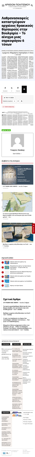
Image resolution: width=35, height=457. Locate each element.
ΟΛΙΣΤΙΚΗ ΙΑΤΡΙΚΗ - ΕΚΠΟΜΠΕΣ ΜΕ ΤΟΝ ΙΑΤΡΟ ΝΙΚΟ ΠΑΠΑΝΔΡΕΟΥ (6, 434)
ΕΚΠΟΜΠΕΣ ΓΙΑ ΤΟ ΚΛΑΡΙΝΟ (6, 428)
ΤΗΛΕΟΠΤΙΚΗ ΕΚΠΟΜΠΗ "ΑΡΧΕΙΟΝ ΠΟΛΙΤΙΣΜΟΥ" (17, 378)
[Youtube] (28, 414)
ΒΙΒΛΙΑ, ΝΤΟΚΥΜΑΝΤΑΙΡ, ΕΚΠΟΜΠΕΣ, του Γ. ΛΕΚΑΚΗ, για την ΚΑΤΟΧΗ (27, 380)
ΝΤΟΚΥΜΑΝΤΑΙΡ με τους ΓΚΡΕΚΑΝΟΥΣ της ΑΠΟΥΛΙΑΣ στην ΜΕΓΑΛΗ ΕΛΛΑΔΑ (17, 399)
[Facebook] (24, 414)
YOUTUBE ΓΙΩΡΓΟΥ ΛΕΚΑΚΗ (17, 360)
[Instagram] (25, 414)
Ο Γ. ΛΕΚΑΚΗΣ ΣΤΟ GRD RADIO (6, 439)
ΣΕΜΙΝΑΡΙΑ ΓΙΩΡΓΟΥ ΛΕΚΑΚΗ (28, 356)
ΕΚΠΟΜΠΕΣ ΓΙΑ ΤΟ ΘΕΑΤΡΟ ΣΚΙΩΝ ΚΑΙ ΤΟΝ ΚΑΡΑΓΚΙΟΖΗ (6, 444)
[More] (24, 89)
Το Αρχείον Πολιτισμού (27, 423)
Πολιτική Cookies (27, 419)
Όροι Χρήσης (26, 417)
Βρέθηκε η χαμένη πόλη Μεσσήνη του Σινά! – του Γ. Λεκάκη (17, 313)
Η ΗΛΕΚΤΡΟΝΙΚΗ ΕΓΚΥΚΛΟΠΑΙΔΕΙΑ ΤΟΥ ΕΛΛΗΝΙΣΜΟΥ (17, 7)
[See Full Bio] (21, 154)
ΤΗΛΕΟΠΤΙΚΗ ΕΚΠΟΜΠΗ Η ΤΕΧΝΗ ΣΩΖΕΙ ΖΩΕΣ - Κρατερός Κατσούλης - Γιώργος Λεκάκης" (17, 392)
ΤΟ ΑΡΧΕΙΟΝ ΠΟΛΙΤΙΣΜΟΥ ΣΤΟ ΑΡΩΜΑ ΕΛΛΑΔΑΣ (16, 355)
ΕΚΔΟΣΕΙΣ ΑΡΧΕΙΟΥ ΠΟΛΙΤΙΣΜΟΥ (27, 353)
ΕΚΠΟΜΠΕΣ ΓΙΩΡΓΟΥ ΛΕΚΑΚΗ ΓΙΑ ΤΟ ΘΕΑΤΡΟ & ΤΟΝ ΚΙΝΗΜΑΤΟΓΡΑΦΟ (17, 406)
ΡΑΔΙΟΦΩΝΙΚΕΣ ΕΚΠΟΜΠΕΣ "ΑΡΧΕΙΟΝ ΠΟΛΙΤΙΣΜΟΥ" (5, 419)
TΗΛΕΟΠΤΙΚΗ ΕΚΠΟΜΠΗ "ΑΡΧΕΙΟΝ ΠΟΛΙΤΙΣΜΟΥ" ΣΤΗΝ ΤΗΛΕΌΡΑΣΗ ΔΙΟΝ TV (17, 365)
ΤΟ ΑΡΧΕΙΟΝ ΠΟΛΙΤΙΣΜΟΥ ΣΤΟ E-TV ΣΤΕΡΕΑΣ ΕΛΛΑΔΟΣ (17, 372)
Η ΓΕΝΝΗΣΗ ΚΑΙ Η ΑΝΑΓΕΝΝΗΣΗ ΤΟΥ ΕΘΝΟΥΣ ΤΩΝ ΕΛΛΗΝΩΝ (16, 384)
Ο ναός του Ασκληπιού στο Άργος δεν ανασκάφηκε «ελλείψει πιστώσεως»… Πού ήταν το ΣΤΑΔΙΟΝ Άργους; (16, 320)
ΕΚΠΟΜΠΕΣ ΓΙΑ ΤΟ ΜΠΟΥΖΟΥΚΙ (6, 424)
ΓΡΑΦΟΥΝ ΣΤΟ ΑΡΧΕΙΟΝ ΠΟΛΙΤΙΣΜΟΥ (26, 374)
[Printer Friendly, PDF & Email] (6, 131)
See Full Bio (16, 153)
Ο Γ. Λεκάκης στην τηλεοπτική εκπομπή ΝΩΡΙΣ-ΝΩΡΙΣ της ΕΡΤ (17, 350)
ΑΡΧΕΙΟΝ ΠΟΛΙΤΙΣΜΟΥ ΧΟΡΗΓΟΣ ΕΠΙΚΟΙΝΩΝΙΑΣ (26, 367)
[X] (26, 414)
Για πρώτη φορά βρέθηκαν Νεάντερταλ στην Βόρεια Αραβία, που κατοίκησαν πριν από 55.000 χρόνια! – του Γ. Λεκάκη (17, 308)
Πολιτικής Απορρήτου (27, 421)
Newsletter (33, 229)
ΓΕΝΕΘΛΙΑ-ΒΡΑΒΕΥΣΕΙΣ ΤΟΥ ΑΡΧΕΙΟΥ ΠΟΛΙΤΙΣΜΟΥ (27, 361)
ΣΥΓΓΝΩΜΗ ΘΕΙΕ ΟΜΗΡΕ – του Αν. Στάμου (16, 302)
